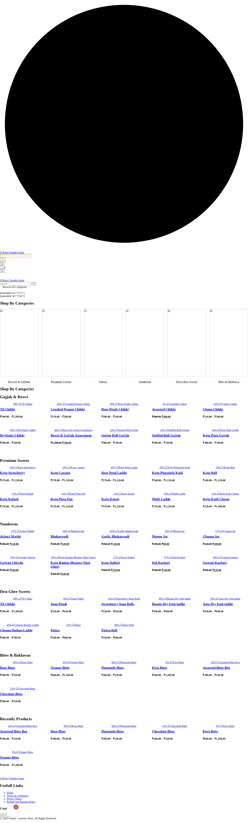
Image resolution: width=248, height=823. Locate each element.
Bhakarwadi (59, 536)
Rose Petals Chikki (115, 409)
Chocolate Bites (11, 694)
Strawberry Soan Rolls (117, 604)
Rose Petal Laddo (114, 472)
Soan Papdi (59, 604)
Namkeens (145, 381)
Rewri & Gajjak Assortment (71, 435)
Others (103, 381)
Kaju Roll (210, 472)
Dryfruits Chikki (12, 435)
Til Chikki (7, 409)
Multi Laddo (161, 499)
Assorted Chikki (164, 409)
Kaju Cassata (60, 472)
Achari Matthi (10, 536)
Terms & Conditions (17, 795)
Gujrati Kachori (215, 562)
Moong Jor (160, 536)
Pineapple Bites (112, 667)
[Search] (3, 260)
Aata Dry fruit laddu (218, 604)
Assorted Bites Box (216, 667)
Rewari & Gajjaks (19, 381)
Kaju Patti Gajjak (216, 435)
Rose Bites (7, 667)
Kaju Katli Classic (216, 499)
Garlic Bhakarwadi (115, 536)
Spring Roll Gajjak (115, 435)
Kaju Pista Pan (62, 499)
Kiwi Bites (159, 667)
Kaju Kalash (9, 499)
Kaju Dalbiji (110, 562)
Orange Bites (60, 667)
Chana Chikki (213, 409)
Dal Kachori (161, 562)
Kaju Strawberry (12, 472)
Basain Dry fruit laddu (168, 604)
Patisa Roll (109, 630)
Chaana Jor (211, 536)
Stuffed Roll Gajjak (166, 435)
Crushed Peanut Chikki (68, 409)
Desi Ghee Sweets (186, 381)
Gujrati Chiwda (11, 562)
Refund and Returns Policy (21, 801)
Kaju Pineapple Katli (167, 472)
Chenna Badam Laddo (16, 630)
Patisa (55, 630)
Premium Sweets (61, 381)
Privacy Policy (14, 798)
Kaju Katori (110, 499)
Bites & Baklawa (228, 381)
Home (10, 792)
